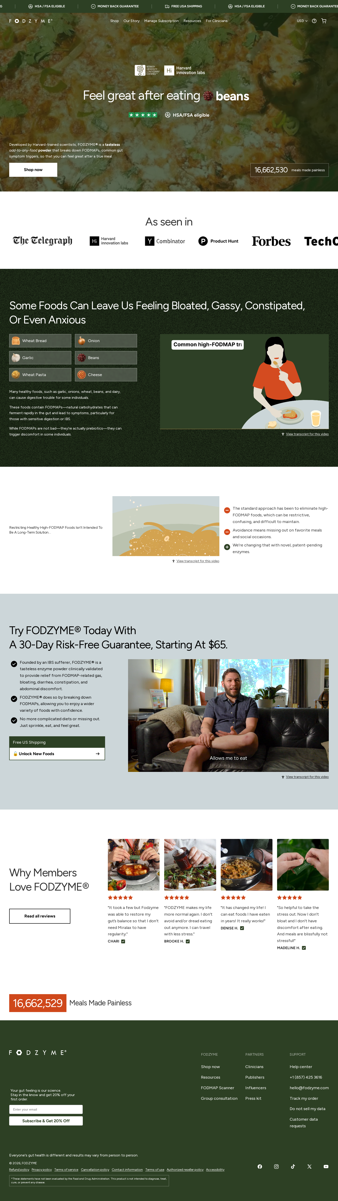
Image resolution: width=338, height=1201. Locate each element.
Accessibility (215, 1170)
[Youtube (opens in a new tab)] (326, 1166)
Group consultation (219, 1098)
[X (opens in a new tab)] (309, 1166)
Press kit (253, 1098)
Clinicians (254, 1066)
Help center (301, 1066)
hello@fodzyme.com (309, 1087)
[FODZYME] (30, 20)
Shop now (210, 1066)
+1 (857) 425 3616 (306, 1077)
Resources (210, 1077)
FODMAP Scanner (217, 1087)
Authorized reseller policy (185, 1170)
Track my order (304, 1098)
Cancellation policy (95, 1170)
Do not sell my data (307, 1108)
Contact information (127, 1170)
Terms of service (66, 1170)
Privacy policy (42, 1170)
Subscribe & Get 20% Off (46, 1120)
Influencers (255, 1087)
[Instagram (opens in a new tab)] (276, 1166)
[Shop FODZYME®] (169, 102)
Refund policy (19, 1170)
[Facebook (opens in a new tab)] (260, 1166)
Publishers (254, 1077)
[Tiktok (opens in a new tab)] (293, 1166)
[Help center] (314, 21)
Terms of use (154, 1170)
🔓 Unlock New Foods (33, 753)
